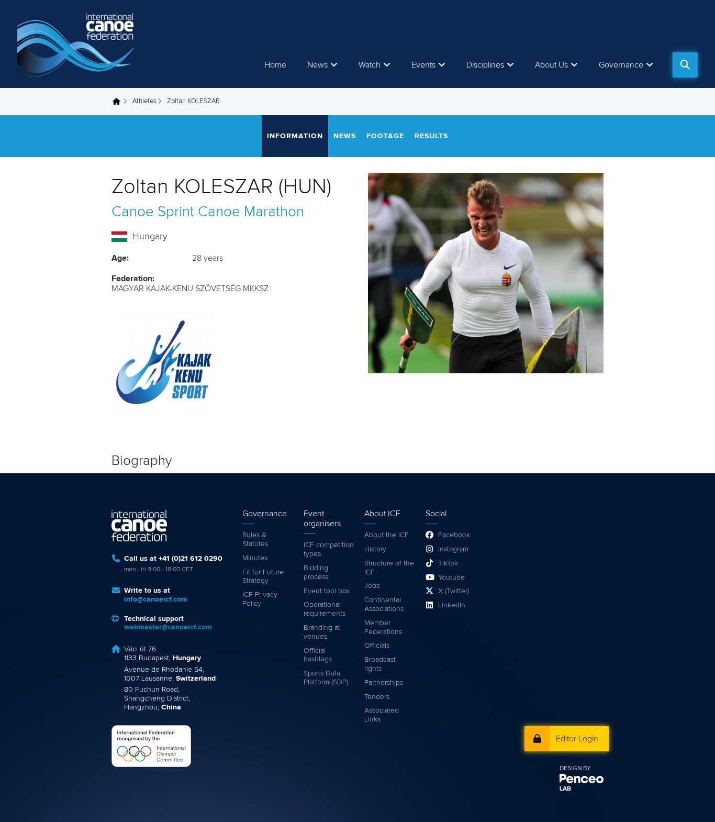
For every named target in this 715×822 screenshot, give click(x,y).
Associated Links (381, 715)
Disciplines (485, 65)
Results (431, 136)
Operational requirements (324, 609)
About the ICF (386, 535)
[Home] (77, 44)
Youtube (451, 577)
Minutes (254, 558)
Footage (385, 136)
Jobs (371, 586)
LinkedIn (451, 605)
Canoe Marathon (251, 212)
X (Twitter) (453, 591)
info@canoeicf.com (155, 599)
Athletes (144, 101)
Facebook (454, 535)
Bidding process (316, 572)
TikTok (448, 563)
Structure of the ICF (389, 568)
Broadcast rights (380, 664)
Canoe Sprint (152, 212)
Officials (376, 645)
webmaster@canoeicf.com (168, 627)
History (375, 549)
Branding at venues (322, 632)
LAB (565, 789)
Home (275, 65)
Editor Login (577, 739)
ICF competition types (329, 549)
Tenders (376, 697)
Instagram (453, 549)
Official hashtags (318, 655)
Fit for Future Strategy (263, 577)
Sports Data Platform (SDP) (326, 678)
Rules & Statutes (255, 539)
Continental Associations (384, 604)
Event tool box (327, 591)
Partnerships (383, 682)
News (317, 65)
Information (295, 136)
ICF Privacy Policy (259, 599)
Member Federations (383, 627)
